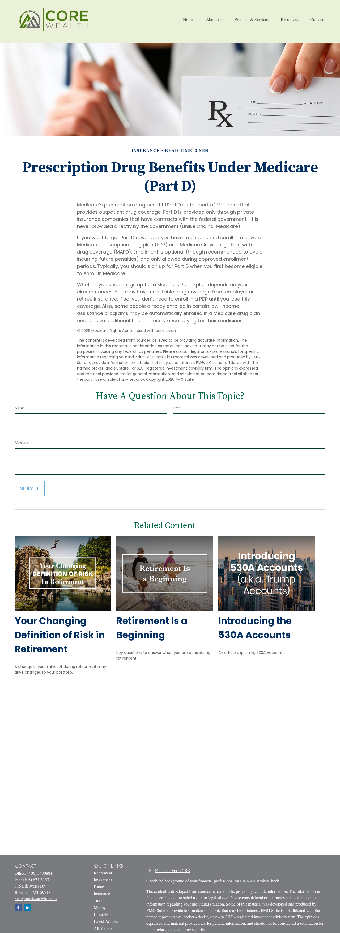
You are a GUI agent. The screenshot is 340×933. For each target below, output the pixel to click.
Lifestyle (101, 914)
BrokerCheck (268, 881)
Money (100, 907)
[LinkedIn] (27, 907)
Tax (97, 900)
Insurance (102, 893)
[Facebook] (18, 907)
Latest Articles (106, 921)
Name (20, 407)
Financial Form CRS (172, 870)
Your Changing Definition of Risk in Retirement (60, 635)
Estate (99, 886)
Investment (103, 879)
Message (22, 442)
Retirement (103, 873)
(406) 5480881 (39, 873)
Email (177, 407)
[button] (188, 19)
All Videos (103, 928)
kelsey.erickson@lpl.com (36, 898)
